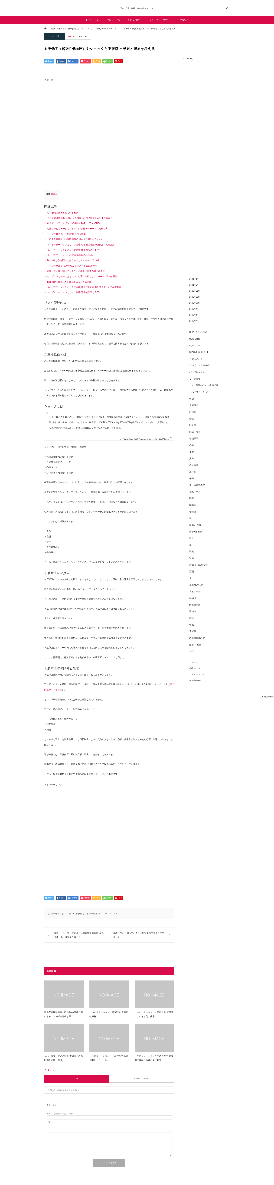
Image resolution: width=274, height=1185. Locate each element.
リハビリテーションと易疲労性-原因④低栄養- (108, 1014)
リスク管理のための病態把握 (203, 385)
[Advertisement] (109, 110)
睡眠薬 (192, 505)
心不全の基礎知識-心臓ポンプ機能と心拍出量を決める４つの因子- (80, 218)
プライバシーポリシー (160, 20)
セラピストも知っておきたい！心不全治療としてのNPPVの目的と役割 (82, 276)
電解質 (192, 631)
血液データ (194, 591)
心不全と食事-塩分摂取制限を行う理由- (66, 234)
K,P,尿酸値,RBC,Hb (199, 352)
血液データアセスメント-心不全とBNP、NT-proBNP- (73, 223)
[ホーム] (45, 28)
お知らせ (183, 20)
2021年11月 (194, 297)
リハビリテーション (91, 914)
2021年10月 (194, 303)
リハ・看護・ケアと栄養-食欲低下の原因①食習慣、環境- (63, 1058)
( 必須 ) (52, 1105)
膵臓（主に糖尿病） (199, 565)
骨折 (191, 651)
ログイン (193, 662)
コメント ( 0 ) (77, 1078)
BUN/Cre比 (194, 338)
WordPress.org (195, 680)
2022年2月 (194, 279)
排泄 (191, 452)
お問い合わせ (134, 20)
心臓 (191, 445)
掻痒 (191, 458)
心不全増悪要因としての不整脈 (62, 212)
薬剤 (191, 571)
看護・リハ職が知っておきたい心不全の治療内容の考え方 (76, 271)
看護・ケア (194, 491)
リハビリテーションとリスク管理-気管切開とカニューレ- (108, 1058)
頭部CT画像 (195, 644)
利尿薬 (192, 412)
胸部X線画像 (195, 531)
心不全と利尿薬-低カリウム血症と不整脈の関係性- (72, 266)
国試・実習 (194, 432)
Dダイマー (194, 345)
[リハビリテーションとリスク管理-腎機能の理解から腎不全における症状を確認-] (154, 1038)
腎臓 (191, 551)
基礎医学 (193, 438)
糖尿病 (192, 511)
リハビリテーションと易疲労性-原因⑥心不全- (70, 255)
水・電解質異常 (197, 485)
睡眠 (191, 498)
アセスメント (196, 358)
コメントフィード (197, 674)
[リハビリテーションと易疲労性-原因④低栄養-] (109, 994)
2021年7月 (194, 321)
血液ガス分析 (196, 584)
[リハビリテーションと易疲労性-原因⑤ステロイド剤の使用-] (154, 994)
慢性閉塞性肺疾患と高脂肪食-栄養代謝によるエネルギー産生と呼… (63, 1014)
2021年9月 (194, 309)
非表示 (54, 194)
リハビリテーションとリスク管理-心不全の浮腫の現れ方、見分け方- (81, 244)
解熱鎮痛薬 (194, 604)
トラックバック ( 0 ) (142, 1078)
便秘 (191, 398)
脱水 (191, 538)
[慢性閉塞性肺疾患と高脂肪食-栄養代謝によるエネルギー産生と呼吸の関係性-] (64, 994)
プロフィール (113, 20)
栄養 (191, 478)
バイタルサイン (197, 372)
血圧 (191, 578)
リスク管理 (54, 36)
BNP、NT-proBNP (198, 332)
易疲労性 (193, 465)
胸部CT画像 (195, 525)
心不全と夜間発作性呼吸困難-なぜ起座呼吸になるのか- (74, 239)
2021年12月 (194, 291)
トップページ (92, 20)
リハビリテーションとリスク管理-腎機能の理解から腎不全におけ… (154, 1058)
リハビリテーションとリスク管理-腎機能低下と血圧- (73, 292)
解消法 (192, 598)
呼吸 (191, 418)
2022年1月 (194, 285)
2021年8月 (194, 315)
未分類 (192, 471)
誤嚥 (191, 618)
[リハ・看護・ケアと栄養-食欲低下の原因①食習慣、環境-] (64, 1038)
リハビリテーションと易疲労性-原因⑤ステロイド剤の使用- (154, 1014)
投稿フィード (195, 668)
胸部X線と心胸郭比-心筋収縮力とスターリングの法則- (74, 260)
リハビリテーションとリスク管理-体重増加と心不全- (73, 250)
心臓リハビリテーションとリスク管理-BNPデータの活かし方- (78, 228)
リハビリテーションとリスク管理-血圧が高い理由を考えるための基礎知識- (84, 287)
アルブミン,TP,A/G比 (199, 365)
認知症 (192, 611)
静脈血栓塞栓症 (197, 638)
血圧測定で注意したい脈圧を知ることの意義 (69, 281)
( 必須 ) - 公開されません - (61, 1114)
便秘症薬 (193, 405)
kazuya (61, 914)
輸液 (191, 624)
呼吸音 (192, 425)
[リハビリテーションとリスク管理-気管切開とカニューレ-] (109, 1038)
